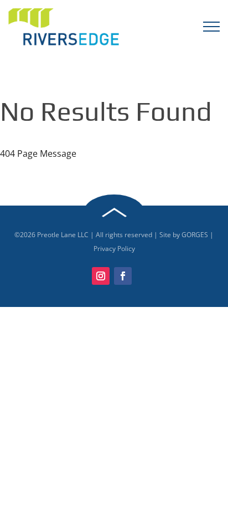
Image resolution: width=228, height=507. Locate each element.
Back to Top (114, 212)
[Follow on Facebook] (123, 276)
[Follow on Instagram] (101, 276)
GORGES (195, 234)
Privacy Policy (114, 248)
